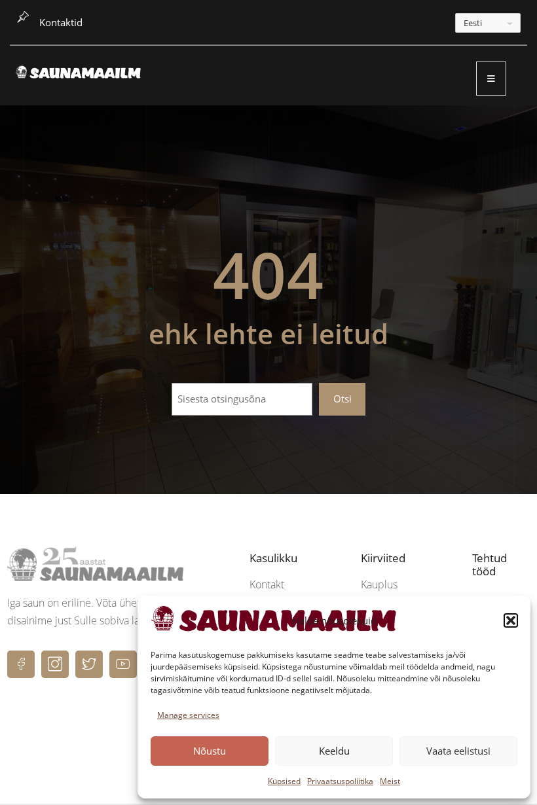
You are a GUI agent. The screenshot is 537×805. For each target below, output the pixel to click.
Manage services (188, 715)
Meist (390, 781)
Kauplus (379, 584)
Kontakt (267, 584)
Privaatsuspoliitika (340, 781)
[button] (510, 620)
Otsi (342, 398)
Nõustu (209, 750)
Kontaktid (61, 22)
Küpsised (284, 781)
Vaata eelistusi (458, 750)
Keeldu (334, 750)
